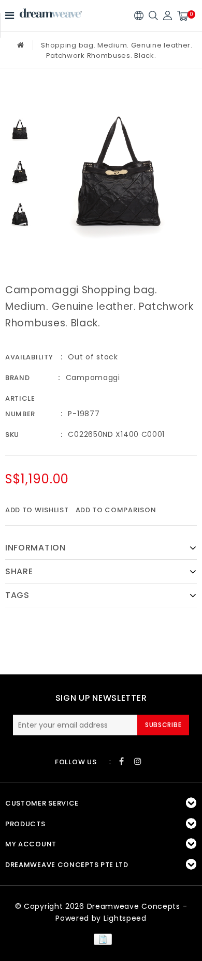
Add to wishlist (37, 510)
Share (19, 571)
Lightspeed (125, 918)
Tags (17, 595)
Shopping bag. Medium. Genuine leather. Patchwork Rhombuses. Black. (117, 50)
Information (35, 548)
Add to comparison (116, 510)
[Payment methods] (100, 939)
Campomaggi (93, 377)
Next (19, 245)
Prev (19, 97)
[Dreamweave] (51, 13)
